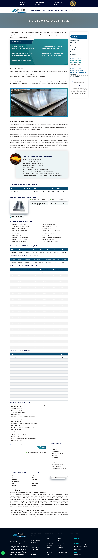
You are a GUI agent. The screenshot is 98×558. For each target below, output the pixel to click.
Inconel (73, 49)
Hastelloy (73, 54)
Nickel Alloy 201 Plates (76, 64)
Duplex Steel (74, 43)
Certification (49, 545)
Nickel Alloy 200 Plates (76, 62)
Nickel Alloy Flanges (76, 68)
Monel (72, 52)
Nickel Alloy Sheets (76, 58)
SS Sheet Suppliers (35, 540)
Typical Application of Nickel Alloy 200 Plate (52, 53)
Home (32, 10)
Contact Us (72, 10)
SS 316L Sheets (34, 549)
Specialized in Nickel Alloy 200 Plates (21, 55)
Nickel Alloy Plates (76, 60)
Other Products (75, 76)
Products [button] (44, 10)
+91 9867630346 (23, 2)
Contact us (49, 552)
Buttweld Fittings (62, 550)
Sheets (59, 538)
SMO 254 (73, 47)
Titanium (73, 74)
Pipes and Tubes (62, 543)
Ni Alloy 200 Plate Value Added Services (51, 55)
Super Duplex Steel (76, 45)
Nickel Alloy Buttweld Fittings (79, 72)
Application (49, 550)
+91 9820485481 (77, 556)
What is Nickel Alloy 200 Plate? (19, 46)
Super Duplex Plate (35, 547)
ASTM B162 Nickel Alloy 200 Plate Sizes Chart (52, 46)
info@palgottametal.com (40, 2)
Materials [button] (50, 10)
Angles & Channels (62, 552)
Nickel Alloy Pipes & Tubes (78, 67)
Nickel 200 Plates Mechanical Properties (21, 60)
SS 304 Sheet (34, 543)
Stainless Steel (75, 40)
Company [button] (37, 10)
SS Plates (33, 554)
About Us (49, 541)
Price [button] (62, 10)
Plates (59, 541)
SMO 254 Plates (35, 552)
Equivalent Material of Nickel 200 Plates (21, 51)
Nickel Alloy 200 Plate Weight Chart (50, 48)
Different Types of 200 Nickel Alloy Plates (22, 53)
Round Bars (60, 547)
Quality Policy (50, 543)
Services (48, 547)
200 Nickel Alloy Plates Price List (49, 51)
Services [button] (57, 10)
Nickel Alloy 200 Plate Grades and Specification (23, 48)
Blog (66, 10)
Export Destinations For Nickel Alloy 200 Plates (53, 58)
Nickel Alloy (74, 56)
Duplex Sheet (34, 545)
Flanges (59, 545)
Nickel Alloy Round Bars (77, 70)
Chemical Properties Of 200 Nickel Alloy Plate (22, 58)
